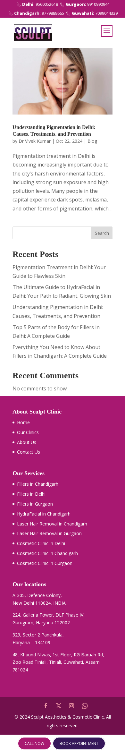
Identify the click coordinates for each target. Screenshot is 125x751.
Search (102, 233)
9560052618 (40, 4)
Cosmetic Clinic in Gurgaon (44, 563)
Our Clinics (28, 432)
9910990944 (88, 4)
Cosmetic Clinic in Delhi (41, 543)
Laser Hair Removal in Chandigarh (52, 524)
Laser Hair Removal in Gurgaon (49, 533)
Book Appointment (79, 743)
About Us (26, 442)
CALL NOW (34, 743)
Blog (92, 141)
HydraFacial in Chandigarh (44, 514)
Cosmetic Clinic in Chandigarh (47, 553)
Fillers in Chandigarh (37, 484)
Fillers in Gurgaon (35, 504)
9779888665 (39, 13)
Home (23, 422)
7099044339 (95, 13)
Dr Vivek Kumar (35, 141)
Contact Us (28, 452)
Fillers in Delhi (31, 494)
